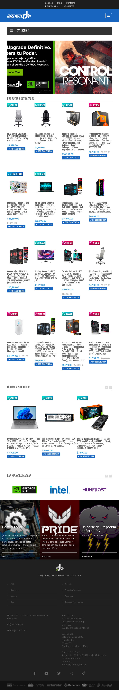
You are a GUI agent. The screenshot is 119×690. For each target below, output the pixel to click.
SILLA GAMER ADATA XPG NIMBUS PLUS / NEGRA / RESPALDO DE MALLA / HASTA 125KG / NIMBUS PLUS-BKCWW (46, 138)
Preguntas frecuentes (73, 590)
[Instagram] (71, 673)
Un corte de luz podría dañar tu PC (99, 529)
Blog (59, 3)
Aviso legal (69, 596)
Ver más (15, 160)
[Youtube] (46, 673)
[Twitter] (59, 673)
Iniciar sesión (51, 6)
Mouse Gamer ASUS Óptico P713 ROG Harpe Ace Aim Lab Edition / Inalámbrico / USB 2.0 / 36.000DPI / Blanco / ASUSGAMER (18, 347)
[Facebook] (34, 673)
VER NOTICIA (87, 557)
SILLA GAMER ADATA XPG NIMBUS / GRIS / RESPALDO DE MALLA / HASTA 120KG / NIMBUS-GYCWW (17, 137)
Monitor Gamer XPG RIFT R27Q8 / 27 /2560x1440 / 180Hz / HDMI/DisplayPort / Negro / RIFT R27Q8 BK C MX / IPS (46, 276)
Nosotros (48, 3)
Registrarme (68, 6)
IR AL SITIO (6, 557)
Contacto (70, 3)
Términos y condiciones (74, 602)
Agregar (15, 154)
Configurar (15, 590)
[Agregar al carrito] (9, 154)
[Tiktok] (83, 673)
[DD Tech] (19, 15)
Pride (12, 584)
